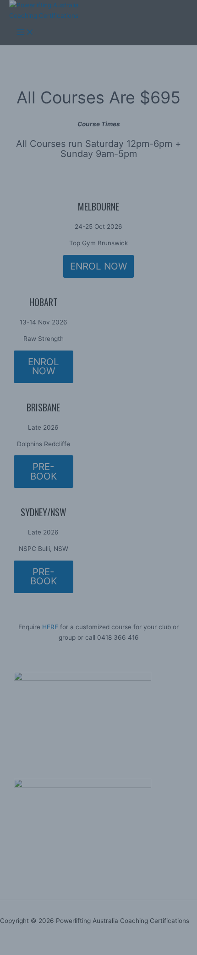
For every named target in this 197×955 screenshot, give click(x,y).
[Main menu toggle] (25, 33)
